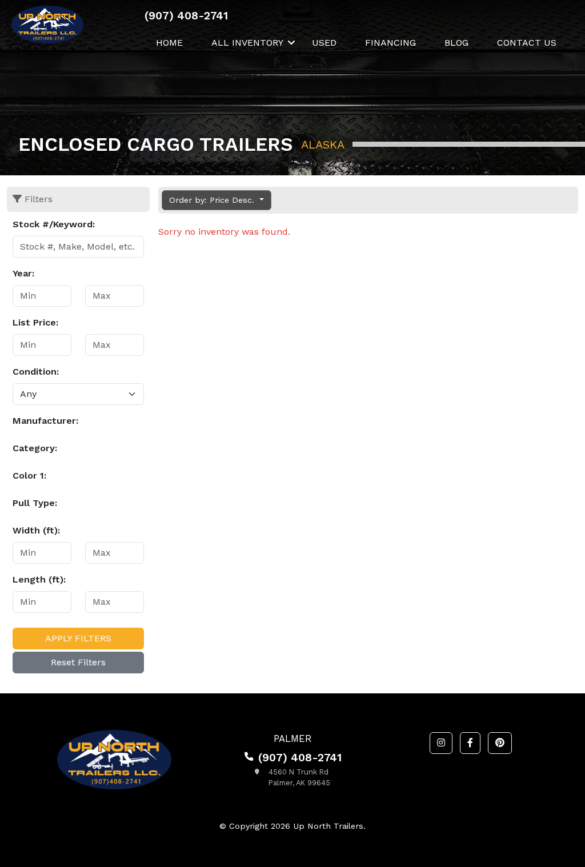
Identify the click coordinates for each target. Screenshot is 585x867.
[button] (441, 743)
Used (324, 42)
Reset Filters (78, 662)
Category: (35, 448)
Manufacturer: (45, 420)
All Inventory (247, 42)
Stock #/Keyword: (54, 224)
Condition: (36, 371)
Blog (456, 42)
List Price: (35, 322)
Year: (23, 273)
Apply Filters (78, 638)
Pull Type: (35, 502)
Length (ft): (39, 579)
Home (169, 42)
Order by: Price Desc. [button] (213, 199)
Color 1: (29, 475)
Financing (390, 42)
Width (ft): (36, 530)
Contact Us (526, 42)
